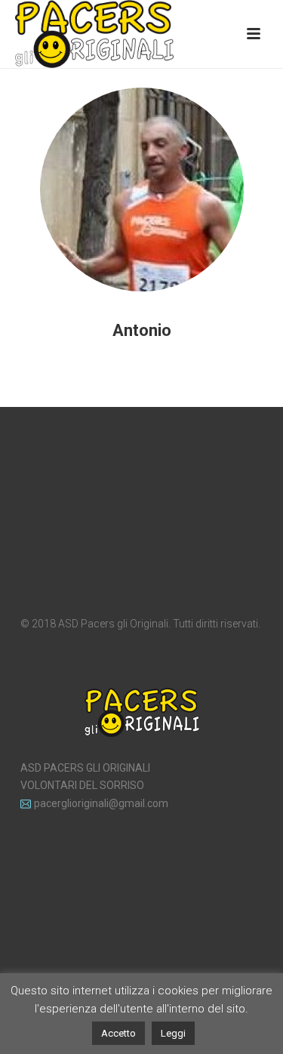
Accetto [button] (118, 1033)
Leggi (173, 1033)
